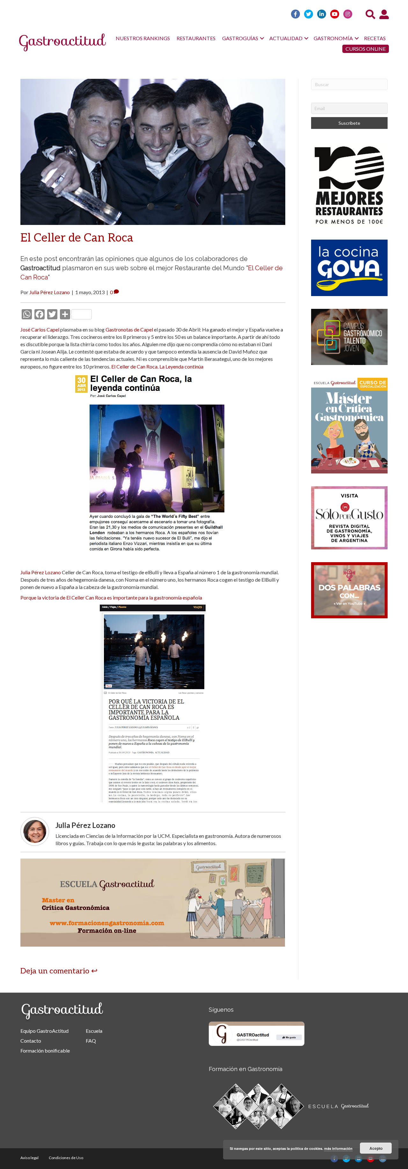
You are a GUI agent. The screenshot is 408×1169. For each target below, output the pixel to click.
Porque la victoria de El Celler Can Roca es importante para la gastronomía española (111, 597)
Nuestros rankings (143, 38)
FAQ (91, 1041)
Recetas (375, 38)
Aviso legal (29, 1157)
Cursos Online (366, 49)
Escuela (94, 1031)
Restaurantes (196, 38)
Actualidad (285, 38)
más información (338, 1148)
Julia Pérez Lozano (40, 572)
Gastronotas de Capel (129, 329)
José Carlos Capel (39, 329)
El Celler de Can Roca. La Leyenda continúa (157, 366)
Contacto (30, 1041)
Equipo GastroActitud (44, 1031)
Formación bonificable (45, 1050)
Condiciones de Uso (66, 1157)
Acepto (375, 1148)
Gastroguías (240, 38)
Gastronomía (333, 38)
